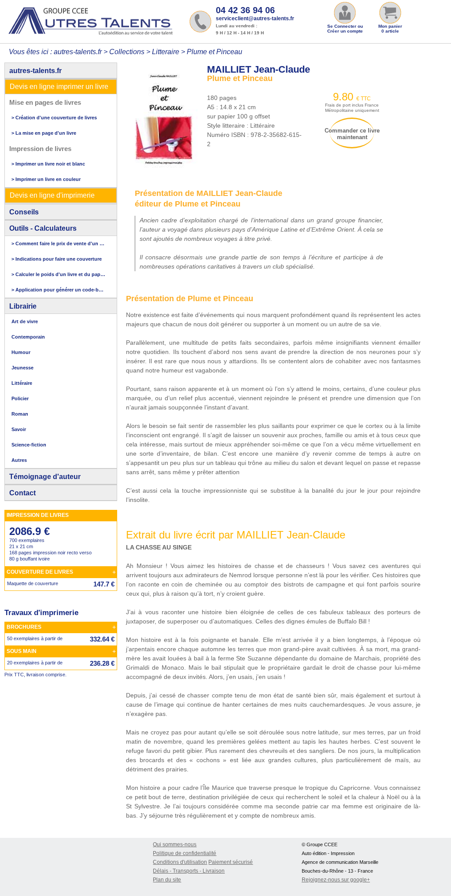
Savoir (18, 429)
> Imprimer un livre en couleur (46, 179)
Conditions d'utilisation (180, 862)
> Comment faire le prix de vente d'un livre (58, 243)
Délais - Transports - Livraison (189, 871)
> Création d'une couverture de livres (54, 117)
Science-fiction (28, 444)
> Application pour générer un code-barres (58, 289)
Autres (19, 460)
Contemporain (28, 336)
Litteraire (165, 51)
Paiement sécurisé (230, 862)
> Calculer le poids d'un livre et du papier (58, 274)
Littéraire (21, 383)
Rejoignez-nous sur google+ (336, 880)
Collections (126, 51)
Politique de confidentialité (184, 853)
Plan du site (167, 880)
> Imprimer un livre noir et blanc (48, 163)
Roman (19, 414)
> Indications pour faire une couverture (56, 259)
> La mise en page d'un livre (43, 133)
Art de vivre (24, 321)
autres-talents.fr (35, 70)
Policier (20, 398)
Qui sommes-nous (174, 844)
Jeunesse (22, 367)
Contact (22, 493)
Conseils (24, 212)
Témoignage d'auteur (45, 476)
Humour (20, 352)
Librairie (23, 306)
